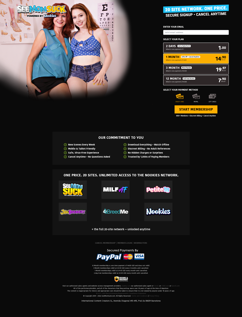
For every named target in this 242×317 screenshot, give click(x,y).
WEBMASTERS (140, 242)
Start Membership (196, 109)
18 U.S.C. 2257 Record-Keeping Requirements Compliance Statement (121, 293)
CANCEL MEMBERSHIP (105, 242)
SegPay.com (126, 286)
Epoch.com (176, 286)
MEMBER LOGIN (124, 242)
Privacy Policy (154, 296)
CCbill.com (165, 286)
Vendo (156, 286)
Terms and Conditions (139, 296)
